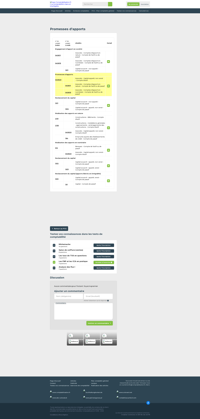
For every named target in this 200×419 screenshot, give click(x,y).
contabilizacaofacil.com (127, 398)
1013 (67, 169)
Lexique (94, 383)
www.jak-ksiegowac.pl (94, 398)
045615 (58, 63)
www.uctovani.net (125, 392)
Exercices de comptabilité (80, 385)
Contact (53, 383)
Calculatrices (144, 11)
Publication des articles (99, 385)
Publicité (74, 383)
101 (66, 184)
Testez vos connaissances (126, 11)
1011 (66, 70)
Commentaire (61, 303)
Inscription (145, 4)
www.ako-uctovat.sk (59, 398)
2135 (57, 126)
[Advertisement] (83, 20)
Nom (63, 296)
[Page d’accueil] (61, 4)
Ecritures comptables (81, 11)
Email (93, 296)
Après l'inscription (104, 245)
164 (66, 138)
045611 (58, 55)
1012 (67, 109)
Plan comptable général (100, 381)
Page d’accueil (56, 11)
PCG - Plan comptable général (103, 11)
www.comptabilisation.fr (61, 392)
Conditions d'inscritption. (59, 415)
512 (56, 148)
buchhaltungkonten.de (94, 392)
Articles (68, 11)
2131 (56, 119)
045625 (58, 80)
